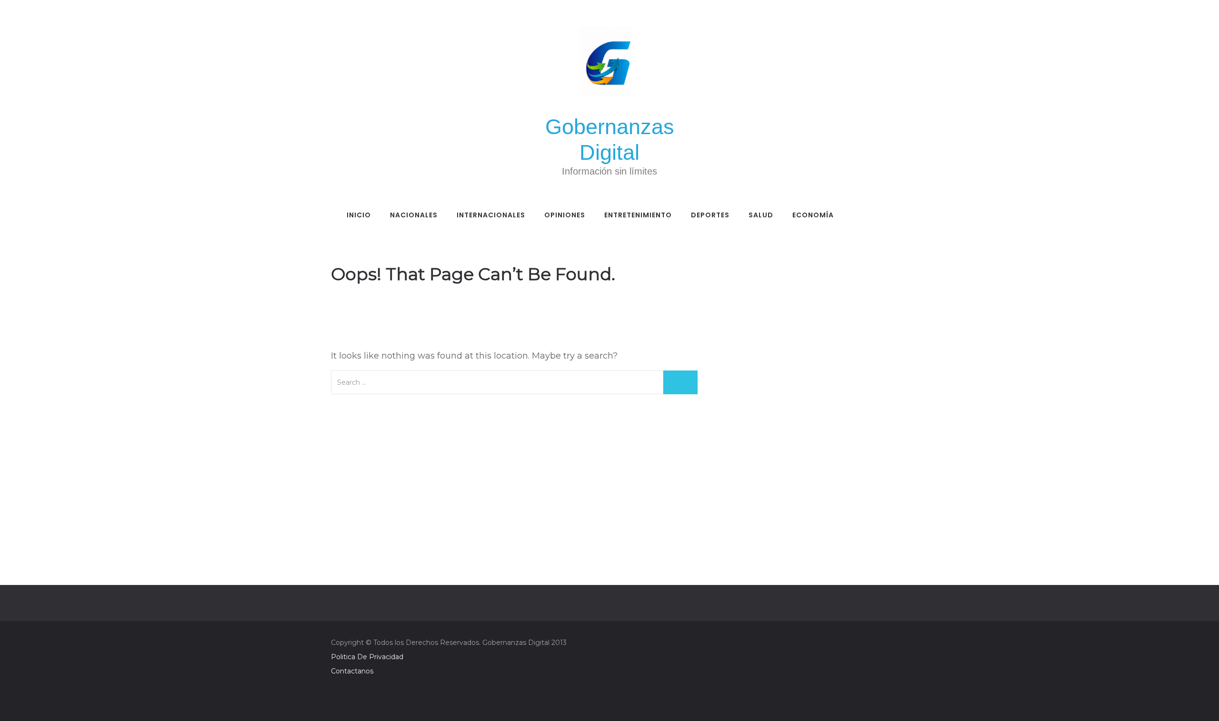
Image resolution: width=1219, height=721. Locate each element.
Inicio (359, 215)
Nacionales (414, 215)
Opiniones (564, 215)
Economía (813, 215)
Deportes (710, 215)
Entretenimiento (638, 215)
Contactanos (352, 671)
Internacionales (491, 215)
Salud (761, 215)
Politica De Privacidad (367, 657)
